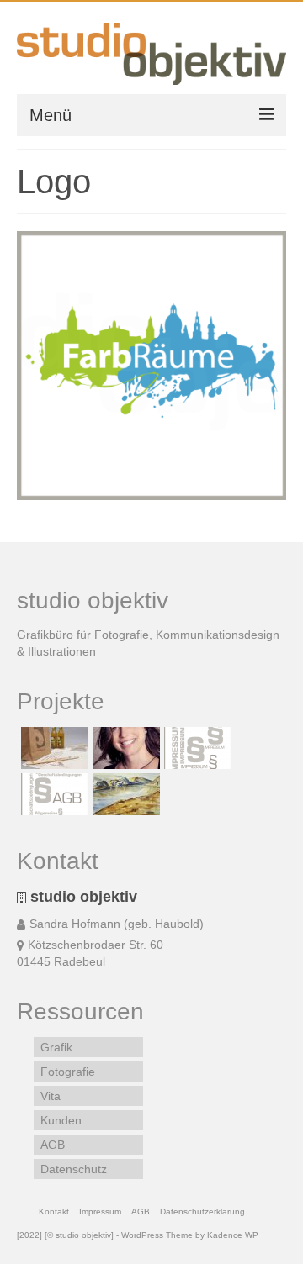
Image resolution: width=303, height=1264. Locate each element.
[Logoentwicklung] (151, 365)
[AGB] (52, 794)
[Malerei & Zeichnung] (124, 794)
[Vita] (124, 748)
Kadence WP (232, 1235)
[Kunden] (52, 748)
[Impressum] (195, 748)
